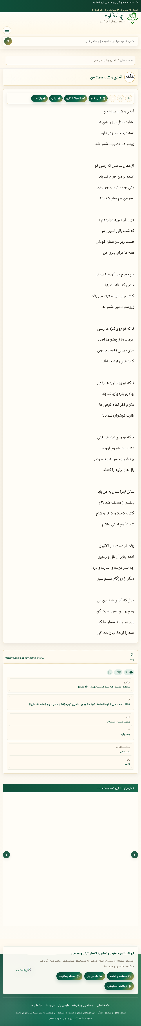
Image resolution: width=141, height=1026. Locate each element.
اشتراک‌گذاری (73, 98)
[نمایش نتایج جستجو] (8, 41)
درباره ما (50, 1005)
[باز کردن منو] (7, 30)
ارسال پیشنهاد (67, 976)
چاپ (53, 98)
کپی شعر (96, 98)
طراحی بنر (92, 976)
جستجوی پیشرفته (82, 1005)
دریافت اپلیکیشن (117, 986)
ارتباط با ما (36, 1005)
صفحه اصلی (126, 60)
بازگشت (37, 98)
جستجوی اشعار (118, 976)
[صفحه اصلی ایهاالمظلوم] (19, 970)
